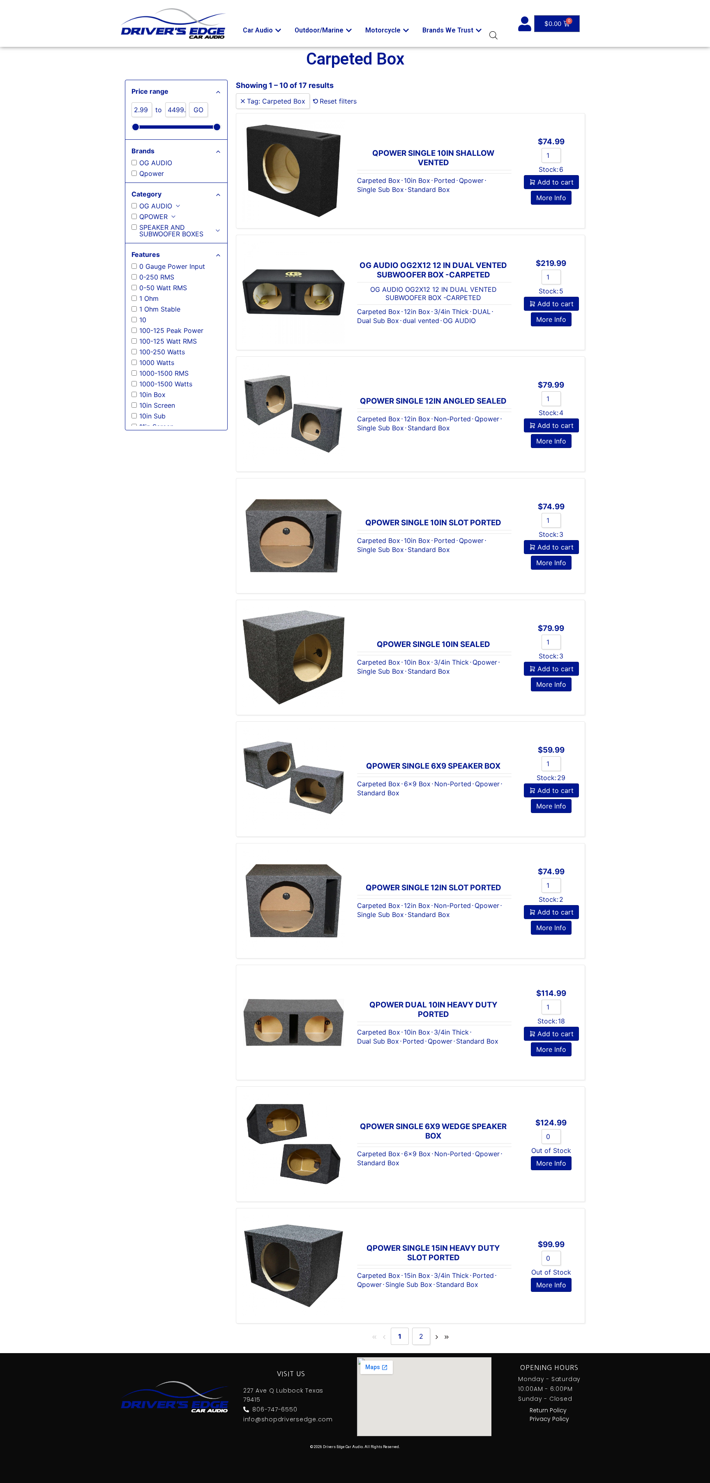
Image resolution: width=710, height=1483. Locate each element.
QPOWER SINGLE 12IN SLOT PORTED (433, 887)
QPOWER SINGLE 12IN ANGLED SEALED (433, 401)
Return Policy (548, 1410)
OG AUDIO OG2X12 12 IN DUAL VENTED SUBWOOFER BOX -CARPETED (433, 270)
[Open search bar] (493, 35)
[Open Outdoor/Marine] (349, 30)
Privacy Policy (549, 1419)
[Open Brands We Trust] (478, 30)
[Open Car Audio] (278, 30)
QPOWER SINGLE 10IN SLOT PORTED (433, 522)
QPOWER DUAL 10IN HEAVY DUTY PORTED (433, 1009)
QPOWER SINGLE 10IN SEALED (433, 644)
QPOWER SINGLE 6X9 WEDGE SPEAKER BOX (433, 1131)
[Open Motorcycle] (406, 30)
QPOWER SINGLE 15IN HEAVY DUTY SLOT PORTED (433, 1252)
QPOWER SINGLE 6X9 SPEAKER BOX (433, 766)
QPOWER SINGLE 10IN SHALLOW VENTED (433, 157)
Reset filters (338, 101)
